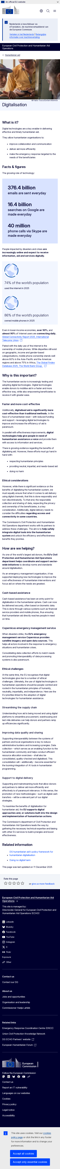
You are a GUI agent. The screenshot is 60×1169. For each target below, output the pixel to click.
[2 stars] (8, 883)
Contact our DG (10, 982)
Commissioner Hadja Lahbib (16, 1007)
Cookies (6, 1098)
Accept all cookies (23, 1153)
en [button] (41, 11)
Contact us (7, 1082)
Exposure (6, 957)
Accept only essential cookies (30, 1161)
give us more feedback (43, 883)
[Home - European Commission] (10, 10)
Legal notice (8, 1109)
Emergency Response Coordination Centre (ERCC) (27, 1028)
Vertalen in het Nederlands (21, 34)
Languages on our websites (16, 1093)
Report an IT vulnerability (14, 1087)
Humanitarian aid (12, 55)
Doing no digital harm (20, 860)
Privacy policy (9, 1104)
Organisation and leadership (16, 1002)
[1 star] (6, 883)
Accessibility (8, 1115)
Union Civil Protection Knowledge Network (23, 1033)
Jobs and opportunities (13, 996)
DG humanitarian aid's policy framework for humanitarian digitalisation (31, 853)
